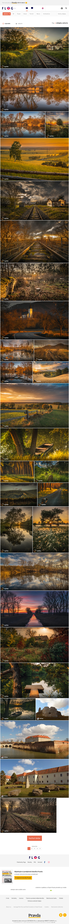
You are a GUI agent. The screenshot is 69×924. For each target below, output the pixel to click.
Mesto (38, 14)
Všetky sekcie (21, 3)
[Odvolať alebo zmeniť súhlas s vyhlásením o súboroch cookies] (60, 915)
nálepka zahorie (62, 23)
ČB (13, 14)
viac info (53, 922)
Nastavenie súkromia (57, 907)
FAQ (35, 862)
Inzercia (21, 898)
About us (8, 907)
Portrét (32, 14)
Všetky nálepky (62, 14)
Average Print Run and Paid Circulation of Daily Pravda (28, 907)
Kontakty (14, 898)
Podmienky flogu (21, 862)
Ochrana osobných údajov (34, 901)
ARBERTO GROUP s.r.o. (50, 921)
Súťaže (61, 898)
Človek (19, 14)
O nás (7, 898)
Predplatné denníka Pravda (23, 878)
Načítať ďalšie (34, 838)
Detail (25, 14)
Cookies (47, 907)
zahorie (5, 14)
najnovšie (7, 23)
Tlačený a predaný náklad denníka (35, 898)
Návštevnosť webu (51, 898)
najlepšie (20, 23)
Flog (53, 23)
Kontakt (40, 862)
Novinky (30, 862)
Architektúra (46, 14)
